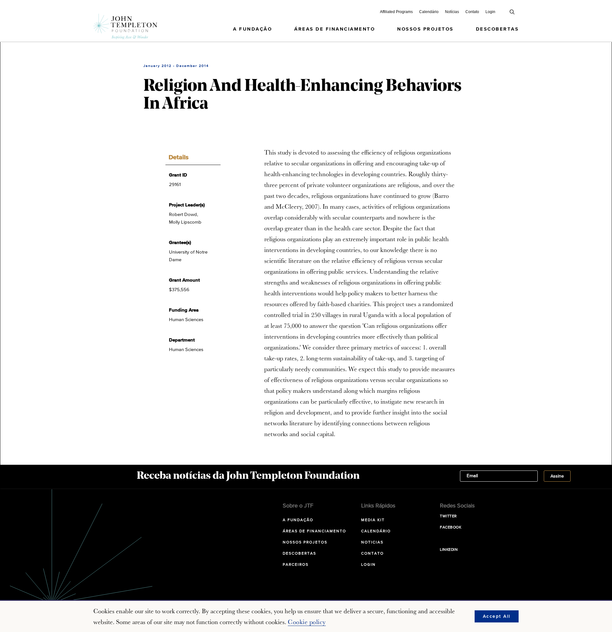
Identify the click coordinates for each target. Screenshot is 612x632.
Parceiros (296, 565)
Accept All (497, 616)
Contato (472, 12)
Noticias (372, 542)
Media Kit (373, 520)
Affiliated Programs (396, 12)
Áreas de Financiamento (334, 29)
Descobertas (497, 29)
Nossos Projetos (425, 29)
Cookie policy (307, 622)
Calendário (429, 12)
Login (490, 12)
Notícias (452, 12)
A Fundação (252, 29)
